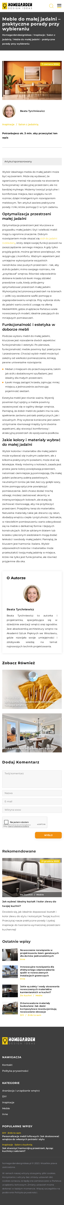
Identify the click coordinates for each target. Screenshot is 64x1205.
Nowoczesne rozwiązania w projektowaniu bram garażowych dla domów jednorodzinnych (39, 953)
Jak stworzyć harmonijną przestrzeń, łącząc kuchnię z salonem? (27, 1150)
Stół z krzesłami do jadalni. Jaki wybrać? (29, 748)
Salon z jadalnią (28, 124)
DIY (4, 1096)
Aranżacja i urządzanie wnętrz (21, 1090)
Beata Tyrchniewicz (32, 111)
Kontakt (7, 1065)
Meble (6, 1108)
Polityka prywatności (15, 1070)
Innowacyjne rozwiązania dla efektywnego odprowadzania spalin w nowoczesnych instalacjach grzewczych (37, 971)
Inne (5, 1114)
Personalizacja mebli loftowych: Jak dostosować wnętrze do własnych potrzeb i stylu (30, 1138)
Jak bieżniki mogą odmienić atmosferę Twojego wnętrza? (29, 703)
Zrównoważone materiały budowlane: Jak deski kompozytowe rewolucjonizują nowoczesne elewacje (38, 1007)
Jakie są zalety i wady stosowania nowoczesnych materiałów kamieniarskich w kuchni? (39, 989)
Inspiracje (8, 124)
